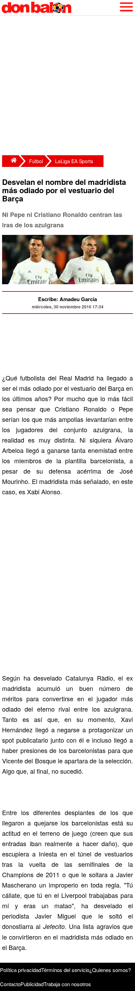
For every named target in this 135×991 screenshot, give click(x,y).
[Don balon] (59, 7)
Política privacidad (20, 969)
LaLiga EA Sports (74, 161)
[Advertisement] (67, 86)
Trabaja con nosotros (67, 984)
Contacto (10, 984)
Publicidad (32, 984)
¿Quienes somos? (110, 969)
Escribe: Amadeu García (67, 299)
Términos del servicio (65, 969)
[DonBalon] (10, 161)
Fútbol (36, 161)
